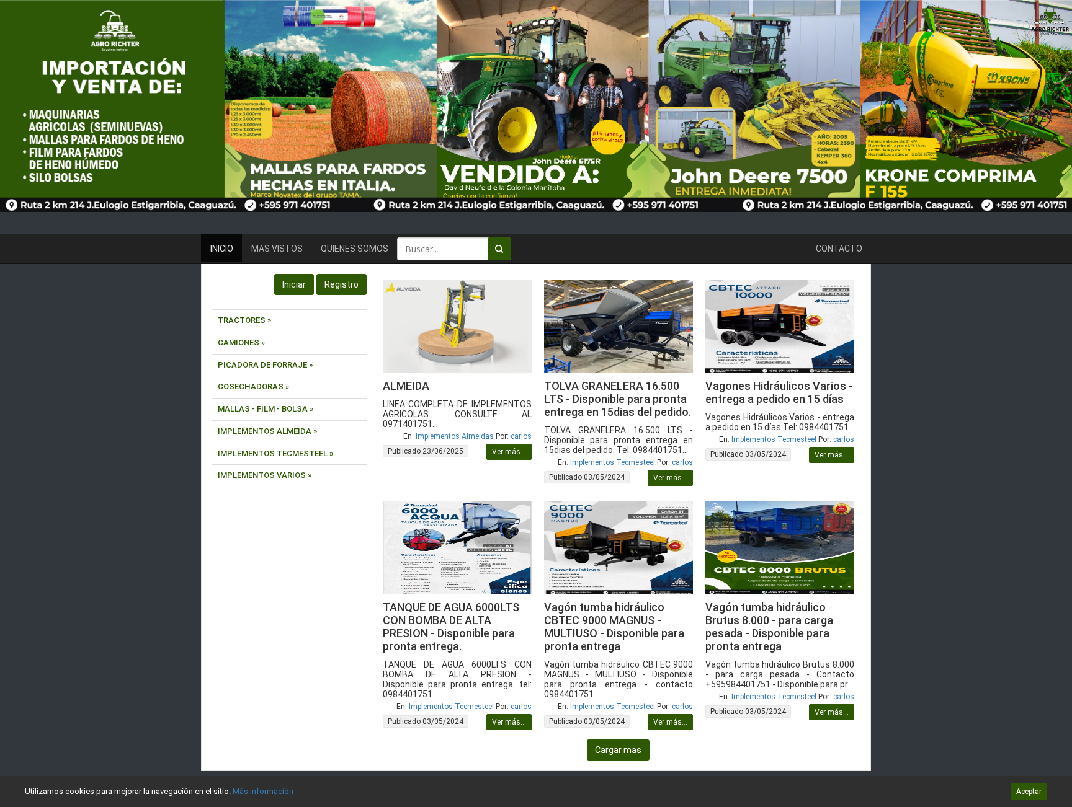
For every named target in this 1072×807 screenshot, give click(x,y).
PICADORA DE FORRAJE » (265, 364)
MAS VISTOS (277, 249)
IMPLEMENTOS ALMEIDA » (267, 431)
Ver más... (509, 452)
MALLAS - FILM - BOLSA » (265, 408)
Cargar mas (618, 750)
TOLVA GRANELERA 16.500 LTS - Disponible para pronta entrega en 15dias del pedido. (617, 398)
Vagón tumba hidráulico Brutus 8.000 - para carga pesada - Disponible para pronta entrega (769, 627)
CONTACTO (839, 249)
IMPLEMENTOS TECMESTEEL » (275, 453)
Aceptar (1029, 791)
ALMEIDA (406, 385)
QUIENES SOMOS (354, 249)
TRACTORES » (244, 320)
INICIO (221, 249)
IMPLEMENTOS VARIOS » (264, 475)
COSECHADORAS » (253, 386)
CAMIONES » (241, 342)
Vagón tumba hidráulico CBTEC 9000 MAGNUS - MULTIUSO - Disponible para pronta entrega (614, 627)
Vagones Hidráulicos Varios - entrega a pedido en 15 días (779, 392)
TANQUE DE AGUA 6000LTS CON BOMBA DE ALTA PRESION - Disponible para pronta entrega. (451, 627)
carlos (521, 436)
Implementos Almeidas (455, 436)
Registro (341, 284)
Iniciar (294, 284)
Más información (263, 791)
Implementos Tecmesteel (612, 462)
